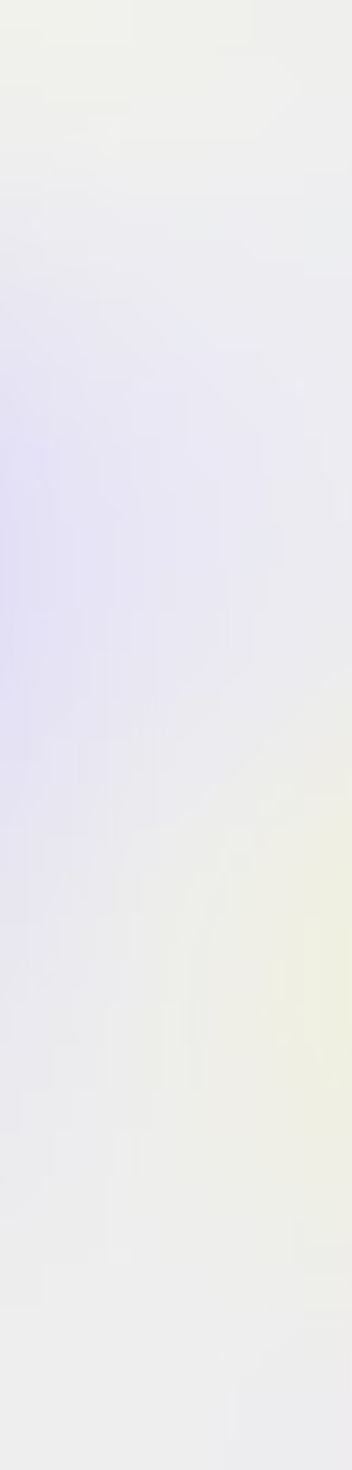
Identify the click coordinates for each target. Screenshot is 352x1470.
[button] (245, 681)
